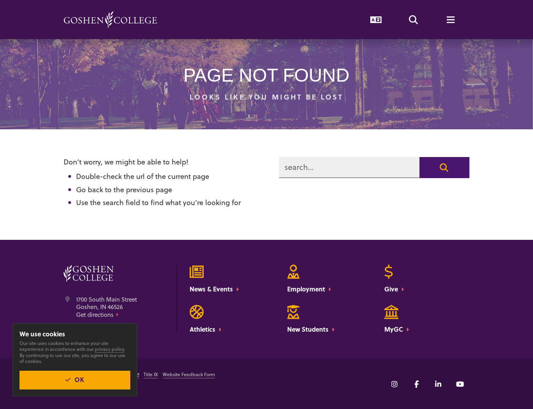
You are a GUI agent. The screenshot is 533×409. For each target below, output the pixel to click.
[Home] (110, 19)
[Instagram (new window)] (394, 384)
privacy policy (109, 349)
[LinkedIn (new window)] (438, 384)
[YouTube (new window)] (460, 384)
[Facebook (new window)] (416, 384)
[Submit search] (444, 167)
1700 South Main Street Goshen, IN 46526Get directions (106, 307)
